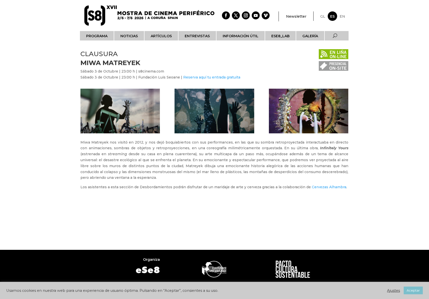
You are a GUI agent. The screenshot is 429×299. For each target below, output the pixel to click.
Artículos (161, 36)
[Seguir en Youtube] (256, 15)
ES (332, 16)
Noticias (129, 36)
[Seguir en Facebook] (226, 15)
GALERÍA (310, 36)
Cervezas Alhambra (329, 187)
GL (322, 16)
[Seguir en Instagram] (246, 15)
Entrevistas (197, 36)
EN (342, 16)
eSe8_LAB (280, 36)
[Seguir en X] (236, 15)
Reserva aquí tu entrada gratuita (211, 77)
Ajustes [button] (393, 290)
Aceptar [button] (413, 290)
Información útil (240, 36)
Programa (96, 36)
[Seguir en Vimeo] (266, 15)
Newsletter (296, 16)
